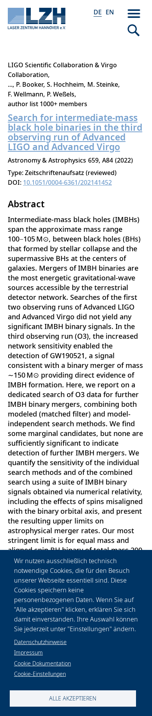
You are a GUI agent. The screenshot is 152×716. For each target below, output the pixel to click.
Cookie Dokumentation (42, 663)
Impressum (28, 652)
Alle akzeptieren (72, 698)
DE (98, 12)
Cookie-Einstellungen (40, 673)
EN (110, 12)
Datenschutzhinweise (40, 642)
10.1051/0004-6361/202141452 (67, 182)
